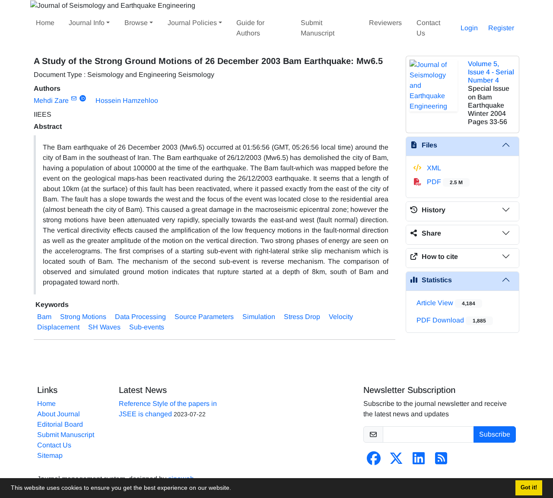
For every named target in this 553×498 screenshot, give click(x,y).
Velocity (341, 316)
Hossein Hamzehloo (126, 100)
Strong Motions (83, 316)
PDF (444, 181)
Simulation (258, 316)
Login (469, 28)
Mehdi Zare (51, 100)
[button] (234, 489)
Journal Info (87, 22)
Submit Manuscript (317, 28)
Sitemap (50, 455)
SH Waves (104, 327)
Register (501, 28)
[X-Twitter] (396, 461)
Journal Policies (192, 22)
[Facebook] (373, 461)
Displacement (58, 327)
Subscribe (494, 434)
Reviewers (385, 22)
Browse (136, 22)
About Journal (58, 414)
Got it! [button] (529, 488)
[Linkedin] (418, 461)
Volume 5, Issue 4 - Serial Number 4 (491, 72)
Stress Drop (302, 316)
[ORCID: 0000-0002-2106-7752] (83, 99)
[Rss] (441, 461)
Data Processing (140, 316)
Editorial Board (60, 424)
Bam (44, 316)
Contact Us (428, 28)
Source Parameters (204, 316)
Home (45, 22)
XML (433, 168)
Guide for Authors (250, 28)
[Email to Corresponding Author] (73, 99)
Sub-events (146, 327)
